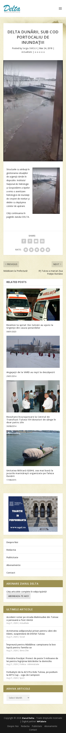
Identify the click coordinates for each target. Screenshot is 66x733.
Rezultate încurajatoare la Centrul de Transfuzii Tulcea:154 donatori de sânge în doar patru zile (31, 419)
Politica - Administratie (29, 664)
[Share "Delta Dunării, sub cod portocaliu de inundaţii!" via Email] (36, 241)
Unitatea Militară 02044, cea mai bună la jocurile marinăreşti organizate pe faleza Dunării (30, 473)
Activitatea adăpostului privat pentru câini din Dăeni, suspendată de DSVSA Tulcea (31, 632)
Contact (10, 572)
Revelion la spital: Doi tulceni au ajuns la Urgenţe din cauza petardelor (29, 326)
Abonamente (13, 565)
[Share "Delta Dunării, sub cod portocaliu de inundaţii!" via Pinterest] (30, 241)
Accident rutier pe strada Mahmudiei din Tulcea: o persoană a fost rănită (32, 618)
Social (22, 636)
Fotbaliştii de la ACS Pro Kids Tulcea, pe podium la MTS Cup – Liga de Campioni (32, 673)
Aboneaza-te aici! (18, 596)
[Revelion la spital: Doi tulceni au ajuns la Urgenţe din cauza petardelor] (33, 305)
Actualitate (26, 51)
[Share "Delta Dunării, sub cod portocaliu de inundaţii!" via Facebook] (24, 241)
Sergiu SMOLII (30, 48)
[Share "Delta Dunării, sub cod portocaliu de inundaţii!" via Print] (42, 241)
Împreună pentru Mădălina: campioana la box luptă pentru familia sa (31, 646)
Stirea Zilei (24, 650)
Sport (22, 678)
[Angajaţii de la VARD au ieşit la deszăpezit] (33, 352)
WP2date (41, 721)
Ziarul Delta (28, 718)
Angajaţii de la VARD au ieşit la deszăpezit (30, 372)
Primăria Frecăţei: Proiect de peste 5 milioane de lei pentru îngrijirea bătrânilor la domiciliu (32, 659)
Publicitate (12, 557)
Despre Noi (12, 542)
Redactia (11, 549)
